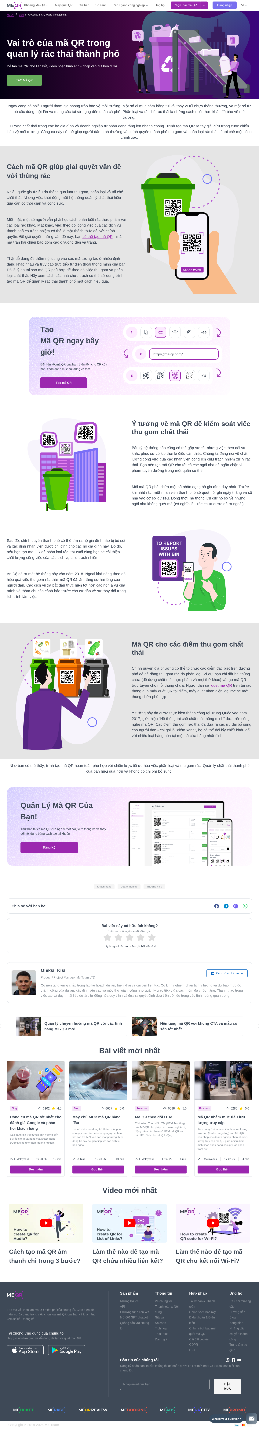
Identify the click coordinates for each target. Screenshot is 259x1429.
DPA (192, 1350)
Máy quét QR (64, 5)
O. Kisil (81, 1158)
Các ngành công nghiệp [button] (129, 5)
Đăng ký (49, 847)
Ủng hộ (160, 5)
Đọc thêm (36, 1169)
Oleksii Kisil (54, 970)
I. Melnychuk (21, 1158)
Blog (21, 14)
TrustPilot (161, 1333)
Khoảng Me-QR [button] (35, 5)
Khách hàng (104, 886)
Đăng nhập (224, 5)
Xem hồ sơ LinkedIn (229, 973)
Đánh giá (161, 1339)
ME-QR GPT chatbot (134, 1317)
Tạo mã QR (64, 382)
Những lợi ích (129, 1301)
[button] (244, 5)
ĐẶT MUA (227, 1386)
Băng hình (236, 1323)
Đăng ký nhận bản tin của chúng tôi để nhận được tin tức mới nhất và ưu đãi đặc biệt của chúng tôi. (180, 1368)
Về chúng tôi (163, 1301)
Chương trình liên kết (134, 1312)
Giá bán (84, 5)
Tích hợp (161, 1328)
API (122, 1306)
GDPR (193, 1344)
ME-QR (10, 14)
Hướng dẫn (237, 1312)
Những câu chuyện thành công (238, 1334)
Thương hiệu (154, 886)
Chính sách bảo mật (202, 1312)
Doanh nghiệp (129, 886)
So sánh (101, 5)
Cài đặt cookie (199, 1339)
